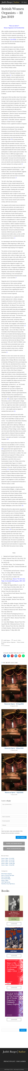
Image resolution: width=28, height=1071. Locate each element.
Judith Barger (6, 640)
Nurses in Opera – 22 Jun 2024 (14, 748)
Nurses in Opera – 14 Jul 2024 (14, 792)
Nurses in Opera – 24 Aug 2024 (14, 704)
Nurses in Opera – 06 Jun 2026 (7, 861)
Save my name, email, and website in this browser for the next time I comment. (11, 832)
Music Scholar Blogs (5, 877)
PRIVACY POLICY (9, 1061)
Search (23, 1030)
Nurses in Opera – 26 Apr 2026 (7, 865)
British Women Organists (9, 642)
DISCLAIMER (21, 1061)
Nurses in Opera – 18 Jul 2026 (7, 858)
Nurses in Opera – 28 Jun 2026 (7, 860)
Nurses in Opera (4, 880)
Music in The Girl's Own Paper (7, 875)
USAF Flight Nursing (5, 882)
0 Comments (6, 645)
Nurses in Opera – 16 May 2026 (8, 863)
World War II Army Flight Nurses (8, 883)
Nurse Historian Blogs (5, 878)
